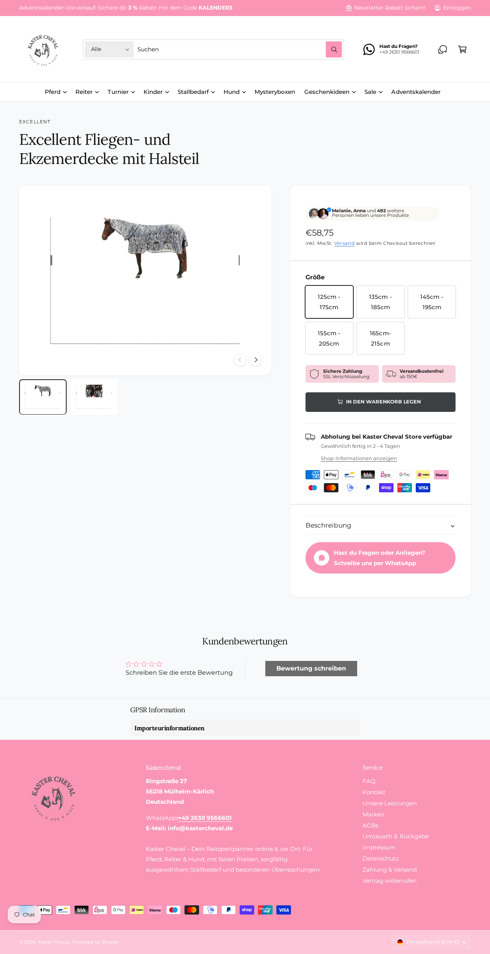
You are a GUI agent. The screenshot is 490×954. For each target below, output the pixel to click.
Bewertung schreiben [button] (311, 668)
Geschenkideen (327, 91)
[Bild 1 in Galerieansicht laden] (43, 397)
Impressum (379, 847)
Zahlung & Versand (389, 869)
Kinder (153, 91)
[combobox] (240, 49)
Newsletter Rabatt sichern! (389, 7)
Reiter (84, 91)
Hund (232, 91)
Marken (373, 814)
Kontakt (374, 792)
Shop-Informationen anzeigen (359, 458)
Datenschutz (381, 858)
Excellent (35, 122)
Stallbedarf (193, 91)
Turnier (118, 91)
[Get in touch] (442, 49)
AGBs (370, 825)
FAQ (369, 781)
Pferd (52, 91)
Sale (370, 91)
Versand (344, 243)
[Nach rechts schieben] (256, 360)
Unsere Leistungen (389, 803)
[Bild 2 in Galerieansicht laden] (94, 397)
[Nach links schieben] (240, 360)
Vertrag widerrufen (389, 880)
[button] (462, 49)
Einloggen (457, 7)
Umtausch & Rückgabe (395, 836)
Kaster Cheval (53, 942)
